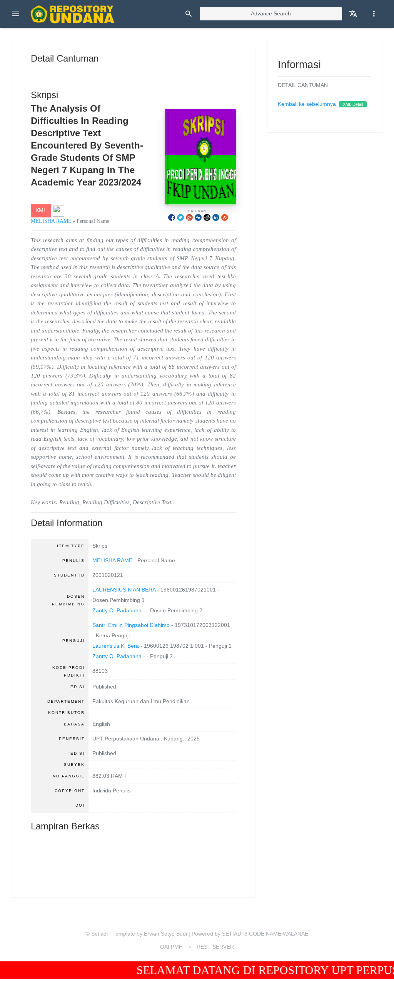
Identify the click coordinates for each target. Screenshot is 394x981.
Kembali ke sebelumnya (307, 104)
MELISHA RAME (51, 221)
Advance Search (271, 14)
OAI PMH (171, 947)
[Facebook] (171, 217)
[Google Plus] (189, 217)
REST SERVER (215, 947)
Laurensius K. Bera (115, 646)
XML (41, 210)
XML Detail (353, 104)
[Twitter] (180, 217)
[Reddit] (207, 217)
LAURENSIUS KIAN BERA (123, 590)
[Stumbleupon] (224, 217)
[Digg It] (198, 217)
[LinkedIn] (215, 217)
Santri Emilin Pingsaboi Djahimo (131, 625)
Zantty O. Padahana (117, 610)
